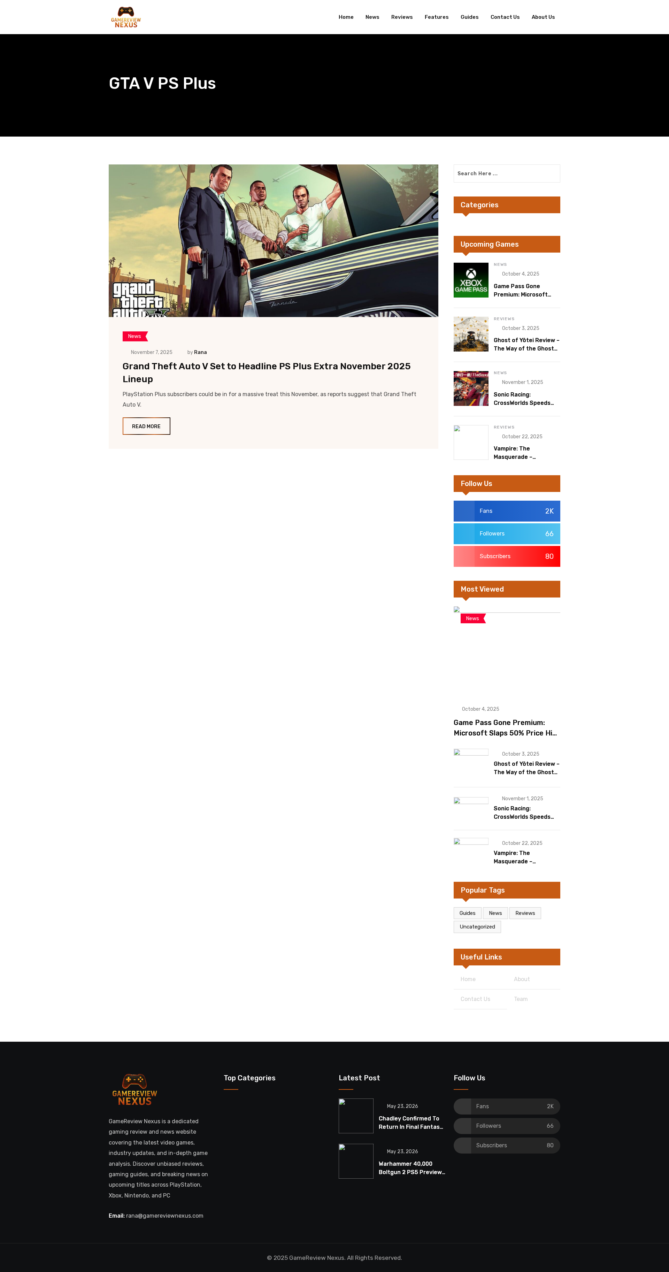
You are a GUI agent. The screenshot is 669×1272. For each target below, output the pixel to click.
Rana (200, 352)
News (372, 17)
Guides (470, 17)
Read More (146, 427)
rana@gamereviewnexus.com (164, 1215)
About (522, 979)
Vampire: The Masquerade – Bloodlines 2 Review (521, 457)
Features (437, 17)
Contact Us (505, 17)
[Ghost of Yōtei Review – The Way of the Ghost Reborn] (471, 334)
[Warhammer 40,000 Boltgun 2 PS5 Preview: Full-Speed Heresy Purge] (356, 1161)
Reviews (402, 17)
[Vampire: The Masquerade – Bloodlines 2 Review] (471, 442)
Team (521, 999)
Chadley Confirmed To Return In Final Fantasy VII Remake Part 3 (411, 1127)
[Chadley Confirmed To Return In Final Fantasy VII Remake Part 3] (356, 1115)
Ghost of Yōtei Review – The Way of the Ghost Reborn (527, 348)
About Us (543, 17)
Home (346, 17)
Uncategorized (477, 927)
